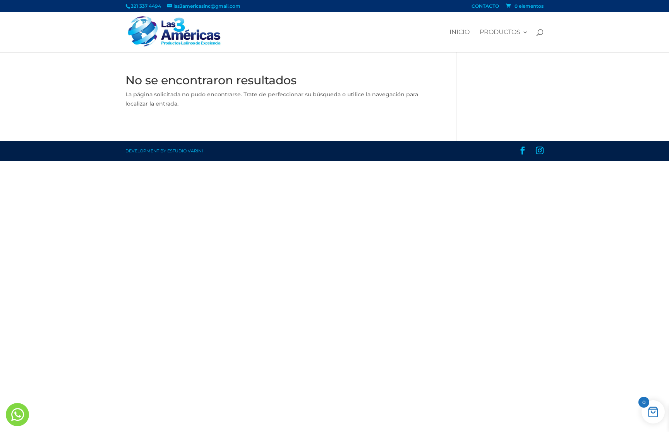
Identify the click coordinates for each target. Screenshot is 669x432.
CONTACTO (485, 6)
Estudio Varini (185, 151)
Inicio (459, 32)
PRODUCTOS (500, 32)
